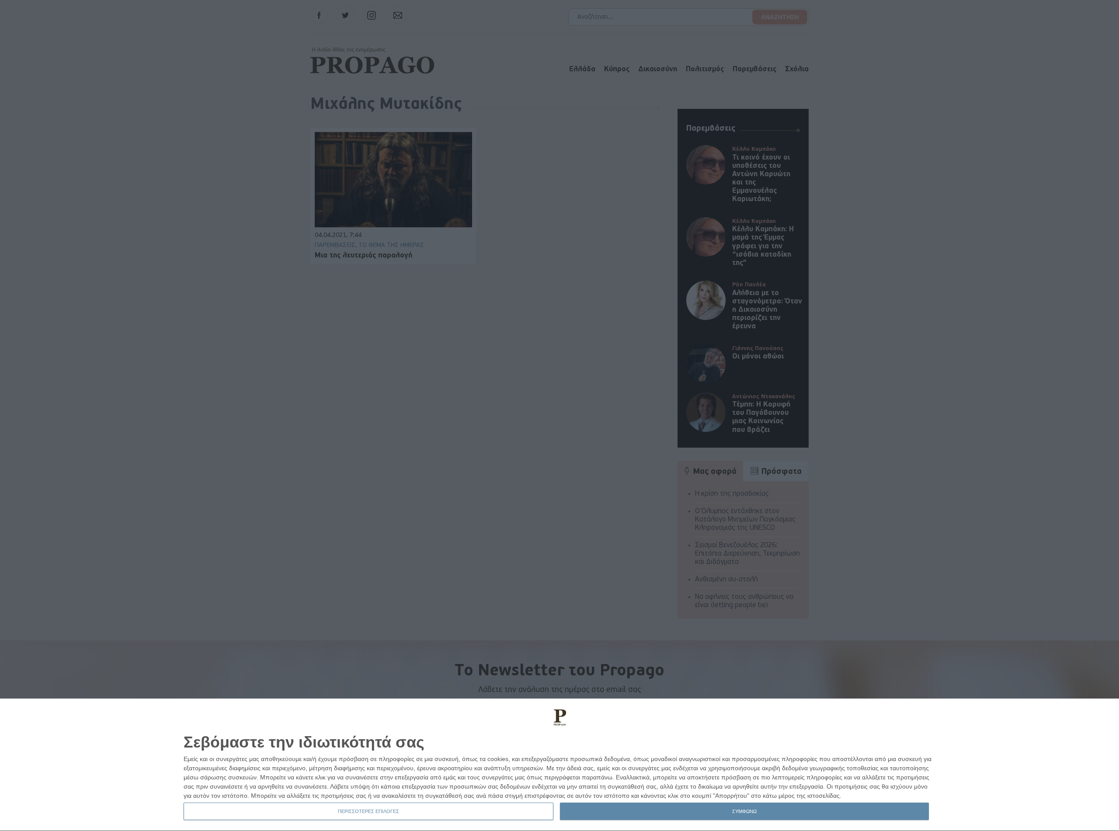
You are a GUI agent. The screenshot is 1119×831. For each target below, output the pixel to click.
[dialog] (559, 765)
